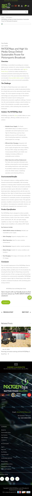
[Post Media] (16, 337)
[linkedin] (17, 479)
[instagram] (12, 479)
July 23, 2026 (6, 349)
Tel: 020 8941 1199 (24, 418)
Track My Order (5, 454)
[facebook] (2, 479)
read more (4, 354)
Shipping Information (6, 466)
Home (2, 17)
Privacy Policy (4, 461)
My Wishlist (4, 452)
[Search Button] (26, 12)
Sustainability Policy (6, 432)
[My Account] (22, 6)
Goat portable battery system (16, 78)
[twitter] (7, 479)
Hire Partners (4, 435)
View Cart (3, 449)
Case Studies (9, 17)
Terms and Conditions (6, 469)
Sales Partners (4, 437)
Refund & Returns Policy (7, 464)
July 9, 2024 (4, 45)
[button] (28, 6)
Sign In (2, 447)
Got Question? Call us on (24, 415)
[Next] (30, 323)
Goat (16, 115)
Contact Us (6, 302)
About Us (3, 430)
